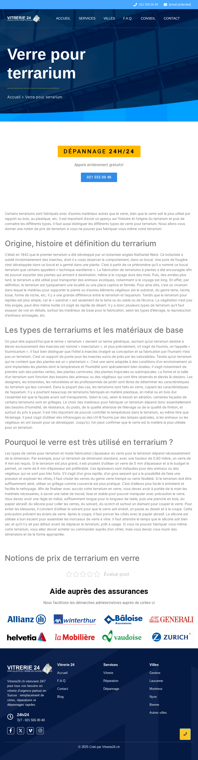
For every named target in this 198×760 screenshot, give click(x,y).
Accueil (63, 18)
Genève (154, 673)
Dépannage (111, 689)
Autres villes (158, 712)
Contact (172, 18)
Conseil (148, 18)
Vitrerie (108, 673)
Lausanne (156, 681)
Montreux (156, 689)
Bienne (154, 704)
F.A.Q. (128, 18)
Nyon (153, 697)
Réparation (110, 681)
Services (87, 18)
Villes (109, 18)
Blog (60, 697)
